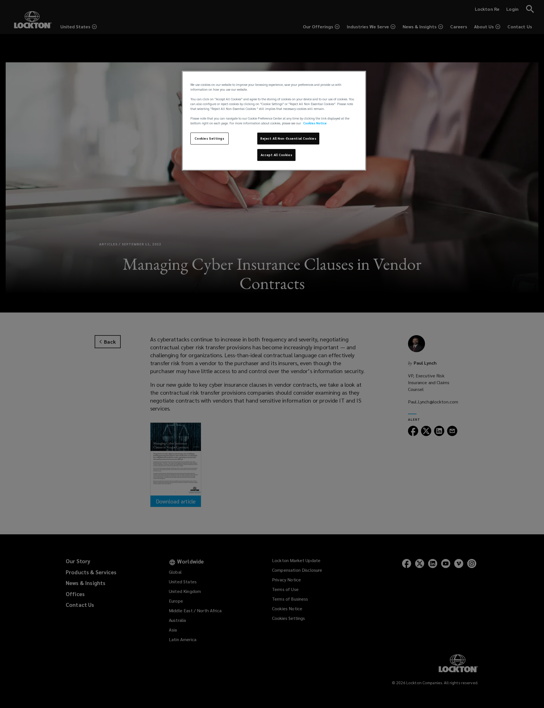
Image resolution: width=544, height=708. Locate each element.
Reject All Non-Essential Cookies (288, 138)
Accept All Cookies (276, 155)
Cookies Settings (209, 138)
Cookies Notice (315, 123)
